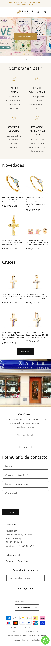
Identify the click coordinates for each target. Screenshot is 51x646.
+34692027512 (25, 546)
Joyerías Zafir (23, 628)
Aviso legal (36, 640)
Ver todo (25, 351)
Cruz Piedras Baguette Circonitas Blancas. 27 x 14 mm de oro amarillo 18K (13, 296)
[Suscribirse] (41, 578)
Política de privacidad (30, 631)
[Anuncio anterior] (5, 4)
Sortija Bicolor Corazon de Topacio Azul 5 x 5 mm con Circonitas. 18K (13, 199)
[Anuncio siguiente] (46, 4)
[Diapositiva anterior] (19, 59)
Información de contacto (17, 636)
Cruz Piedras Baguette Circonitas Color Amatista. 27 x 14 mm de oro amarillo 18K (13, 336)
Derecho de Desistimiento (19, 561)
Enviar (11, 512)
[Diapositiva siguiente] (32, 59)
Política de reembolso (37, 636)
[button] (6, 12)
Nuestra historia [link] (25, 435)
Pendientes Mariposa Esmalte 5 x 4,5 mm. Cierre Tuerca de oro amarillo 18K (37, 242)
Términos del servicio (21, 640)
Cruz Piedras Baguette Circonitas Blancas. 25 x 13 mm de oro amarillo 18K (37, 296)
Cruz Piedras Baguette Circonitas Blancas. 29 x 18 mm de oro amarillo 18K (37, 335)
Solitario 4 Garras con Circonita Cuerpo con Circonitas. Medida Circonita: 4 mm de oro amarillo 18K (35, 201)
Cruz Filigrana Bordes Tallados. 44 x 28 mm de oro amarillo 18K (12, 242)
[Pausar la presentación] (48, 59)
